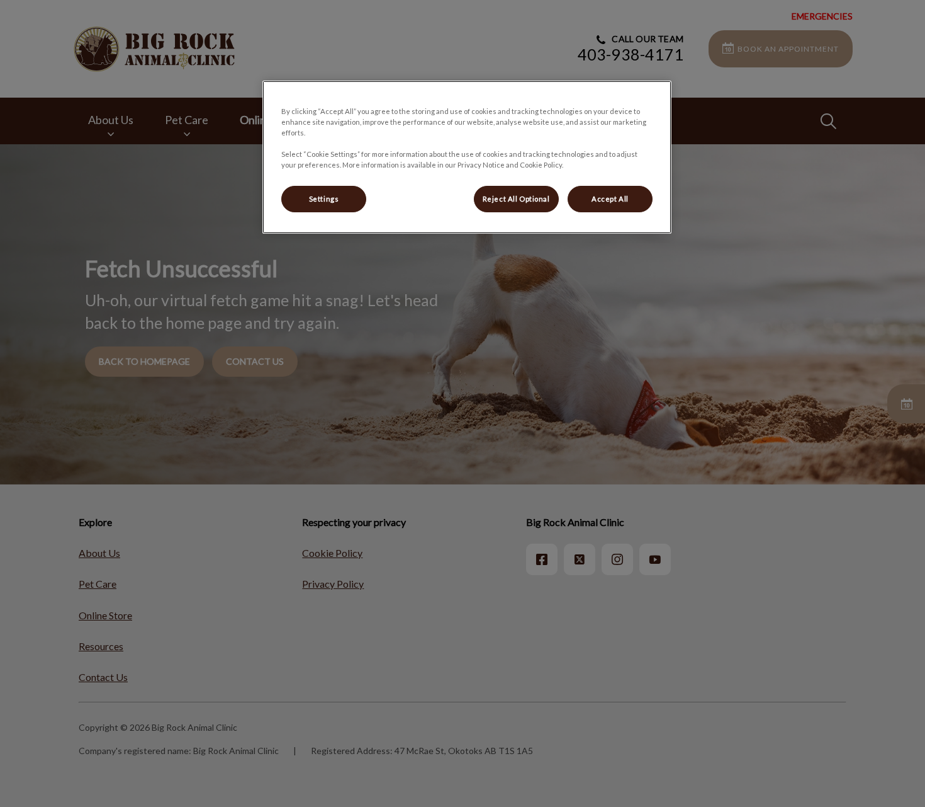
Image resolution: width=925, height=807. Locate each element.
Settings (324, 199)
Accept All (610, 199)
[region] (466, 157)
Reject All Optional (516, 199)
